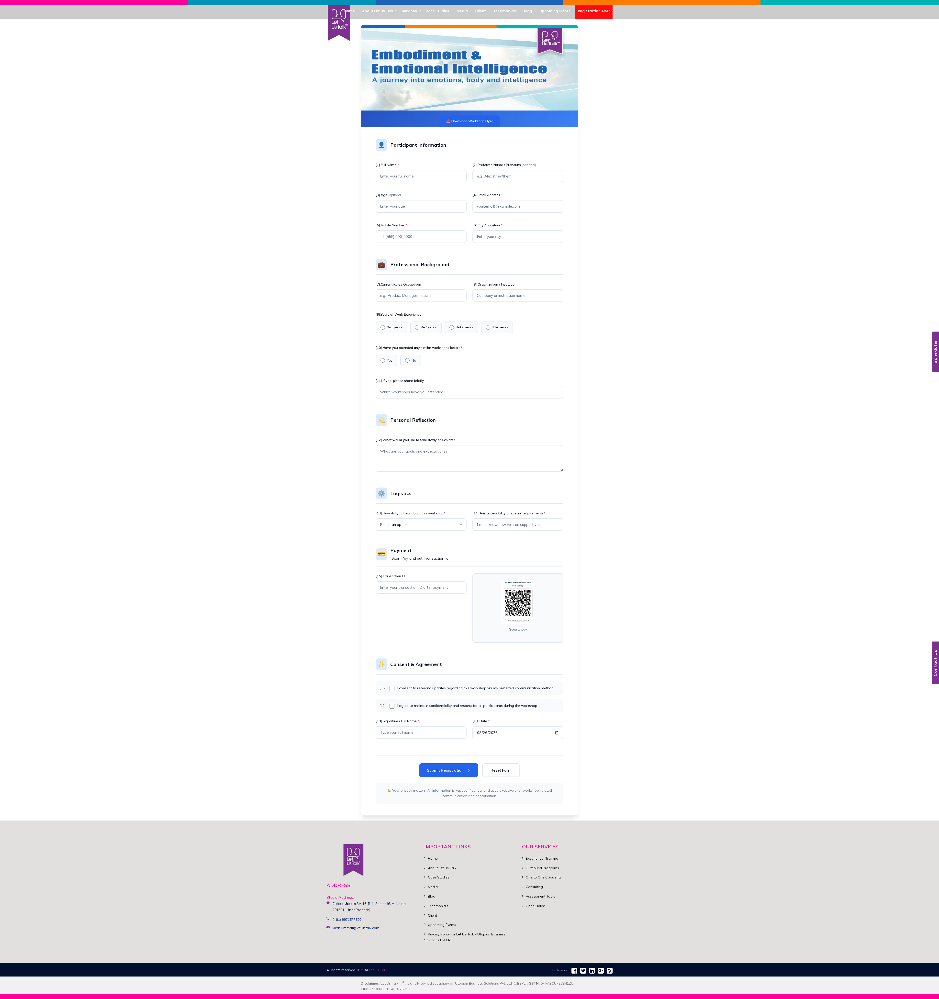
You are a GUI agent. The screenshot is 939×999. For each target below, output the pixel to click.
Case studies (437, 11)
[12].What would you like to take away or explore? (415, 440)
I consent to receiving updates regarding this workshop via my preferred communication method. (475, 688)
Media (462, 11)
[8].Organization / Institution (494, 284)
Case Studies (438, 877)
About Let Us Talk (442, 868)
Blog (528, 11)
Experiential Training (542, 858)
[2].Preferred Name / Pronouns (504, 165)
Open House (536, 906)
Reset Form (501, 770)
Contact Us (935, 663)
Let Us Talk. (378, 970)
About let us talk (377, 11)
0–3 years (394, 327)
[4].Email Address (487, 195)
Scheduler (935, 352)
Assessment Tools (540, 896)
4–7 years (429, 327)
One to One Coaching (543, 877)
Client (480, 11)
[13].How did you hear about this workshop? (410, 513)
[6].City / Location (487, 225)
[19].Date (481, 721)
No (414, 360)
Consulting (534, 887)
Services (409, 11)
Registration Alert (594, 11)
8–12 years (464, 327)
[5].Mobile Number (391, 225)
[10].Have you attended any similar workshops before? (419, 347)
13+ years (500, 327)
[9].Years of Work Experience (398, 314)
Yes (389, 360)
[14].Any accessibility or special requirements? (508, 513)
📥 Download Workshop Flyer (469, 121)
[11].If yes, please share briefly (400, 380)
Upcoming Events (442, 924)
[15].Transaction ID (390, 576)
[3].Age (389, 195)
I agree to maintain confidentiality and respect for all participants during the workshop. (467, 705)
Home (349, 11)
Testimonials (505, 11)
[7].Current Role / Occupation (398, 284)
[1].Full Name (387, 165)
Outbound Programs (542, 868)
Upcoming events (554, 11)
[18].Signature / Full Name (397, 721)
